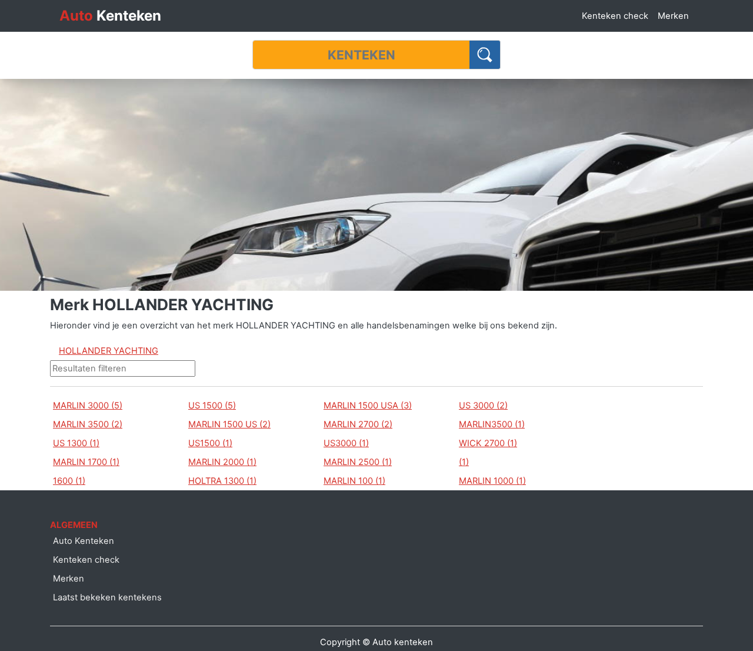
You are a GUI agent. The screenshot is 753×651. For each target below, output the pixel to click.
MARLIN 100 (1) (354, 481)
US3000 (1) (346, 443)
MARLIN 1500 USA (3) (368, 405)
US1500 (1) (210, 443)
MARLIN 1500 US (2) (229, 424)
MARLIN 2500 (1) (358, 462)
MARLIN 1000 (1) (492, 481)
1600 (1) (69, 481)
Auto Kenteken (83, 541)
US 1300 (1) (76, 443)
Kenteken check (615, 16)
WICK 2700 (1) (488, 443)
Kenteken (110, 15)
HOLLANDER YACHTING (108, 351)
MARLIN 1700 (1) (86, 462)
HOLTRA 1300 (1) (222, 481)
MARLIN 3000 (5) (87, 405)
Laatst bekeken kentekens (107, 597)
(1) (464, 462)
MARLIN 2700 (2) (358, 424)
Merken (673, 16)
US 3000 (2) (483, 405)
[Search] (485, 54)
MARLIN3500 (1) (492, 424)
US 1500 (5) (212, 405)
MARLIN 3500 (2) (87, 424)
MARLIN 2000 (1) (222, 462)
